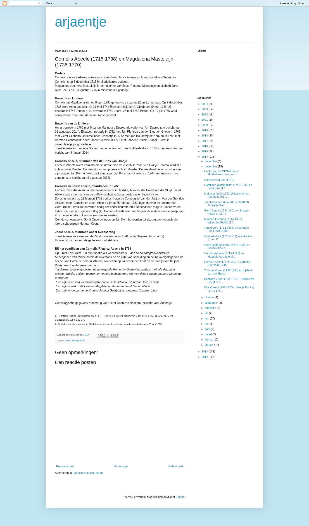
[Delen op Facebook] (112, 335)
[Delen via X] (108, 335)
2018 (205, 135)
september (212, 302)
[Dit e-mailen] (99, 335)
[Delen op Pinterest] (116, 335)
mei (207, 323)
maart (208, 334)
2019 (205, 130)
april (208, 329)
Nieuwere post (65, 466)
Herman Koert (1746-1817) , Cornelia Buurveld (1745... (227, 263)
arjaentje (81, 21)
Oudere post (175, 466)
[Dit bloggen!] (103, 335)
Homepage (121, 466)
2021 (205, 119)
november (211, 166)
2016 (205, 146)
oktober (210, 297)
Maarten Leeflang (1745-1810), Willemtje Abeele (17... (223, 221)
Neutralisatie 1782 (75, 340)
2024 (205, 104)
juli (207, 313)
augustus (211, 308)
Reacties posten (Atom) (88, 472)
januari (209, 345)
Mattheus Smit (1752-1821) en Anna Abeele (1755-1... (226, 195)
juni (207, 318)
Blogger (180, 497)
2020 (205, 125)
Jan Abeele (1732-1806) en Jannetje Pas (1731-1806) (226, 229)
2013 (205, 351)
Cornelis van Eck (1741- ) (219, 179)
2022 (205, 114)
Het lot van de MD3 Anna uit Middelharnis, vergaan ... (221, 173)
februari (210, 339)
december (211, 161)
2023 (205, 109)
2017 (205, 141)
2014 (205, 156)
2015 (205, 151)
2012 (205, 357)
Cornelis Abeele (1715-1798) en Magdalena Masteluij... (224, 255)
